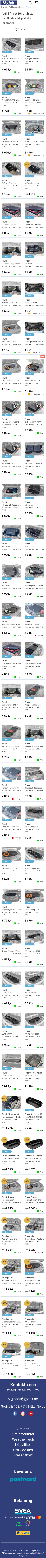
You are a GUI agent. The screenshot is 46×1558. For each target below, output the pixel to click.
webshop (20, 1553)
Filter (23, 29)
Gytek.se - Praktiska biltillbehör (12, 7)
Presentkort (23, 1455)
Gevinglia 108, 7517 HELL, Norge (23, 1406)
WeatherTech (23, 1439)
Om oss (23, 1429)
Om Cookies (23, 1450)
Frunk (28, 7)
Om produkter (23, 1434)
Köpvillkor (23, 1444)
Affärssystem (7, 1553)
